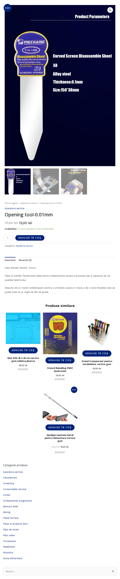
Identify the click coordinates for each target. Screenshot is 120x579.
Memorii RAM (10, 506)
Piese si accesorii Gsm (15, 523)
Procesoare (9, 541)
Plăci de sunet (11, 529)
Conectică (8, 483)
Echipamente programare (17, 500)
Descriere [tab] (10, 260)
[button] (110, 10)
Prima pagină (11, 203)
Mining (6, 512)
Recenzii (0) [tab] (25, 260)
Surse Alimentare (12, 558)
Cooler (6, 495)
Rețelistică (9, 546)
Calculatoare (10, 477)
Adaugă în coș (29, 237)
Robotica (8, 552)
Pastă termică (10, 518)
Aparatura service (29, 203)
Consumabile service (14, 489)
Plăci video (9, 535)
